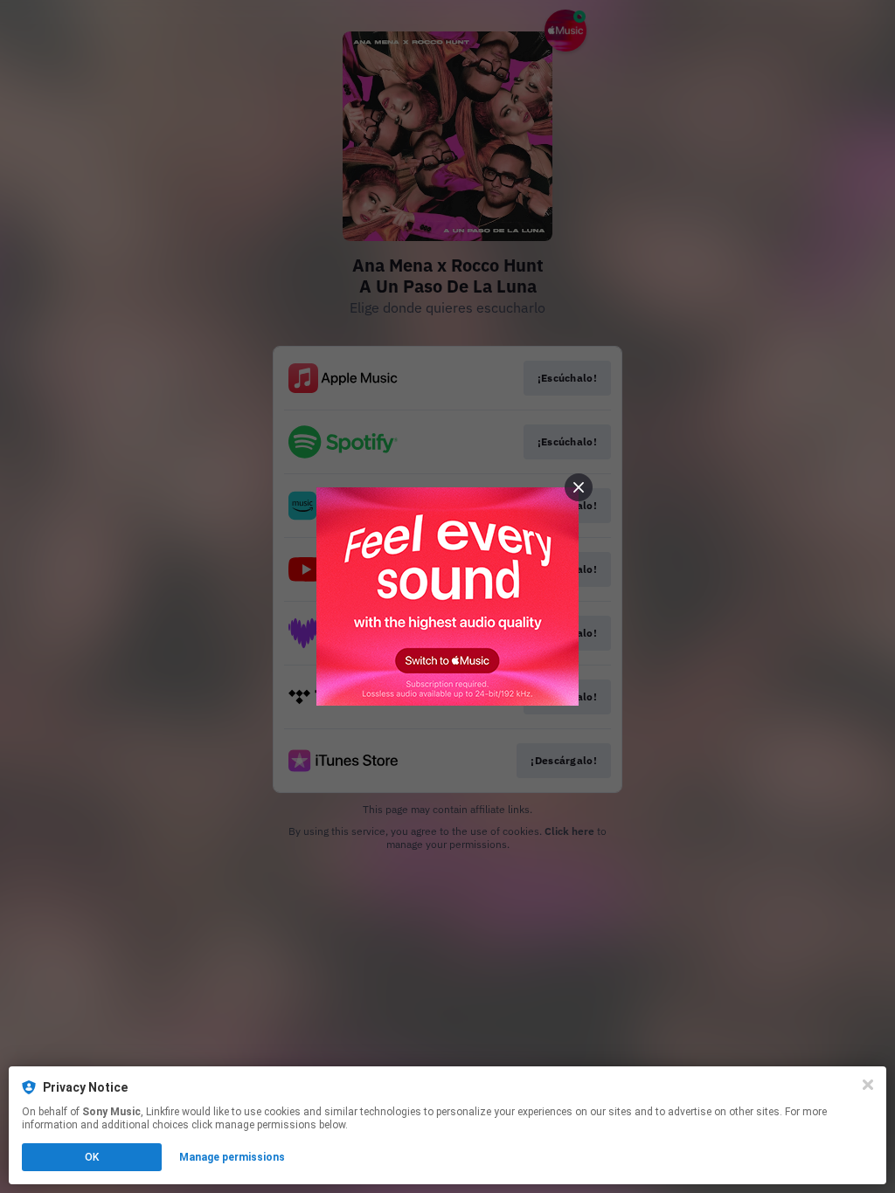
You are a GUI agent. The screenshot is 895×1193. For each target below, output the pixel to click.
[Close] (868, 1085)
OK (92, 1157)
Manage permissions (232, 1157)
